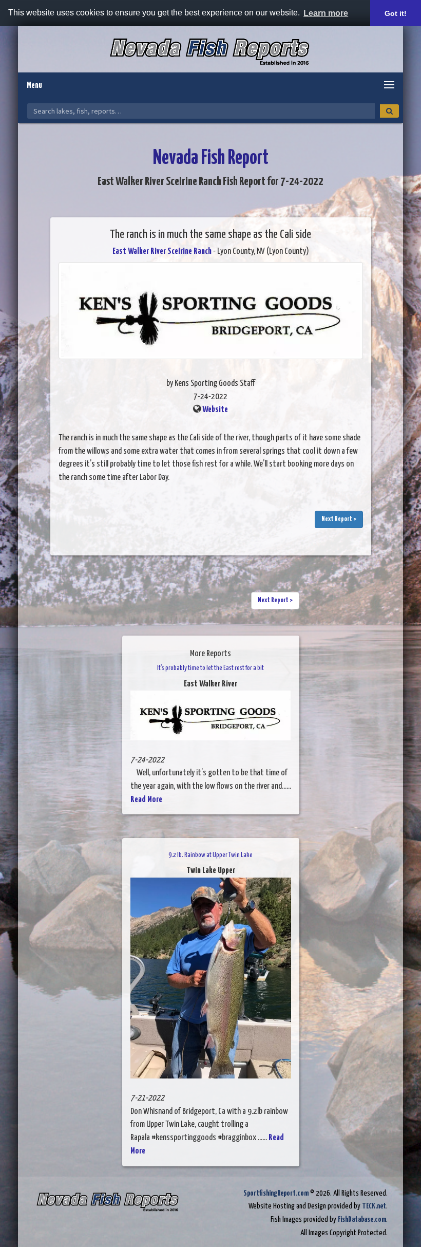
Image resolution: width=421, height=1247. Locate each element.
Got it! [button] (396, 13)
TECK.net (374, 1206)
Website (215, 409)
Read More (146, 799)
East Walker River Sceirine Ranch (162, 251)
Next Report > (338, 519)
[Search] (389, 111)
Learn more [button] (325, 13)
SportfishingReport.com (276, 1193)
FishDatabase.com (362, 1219)
